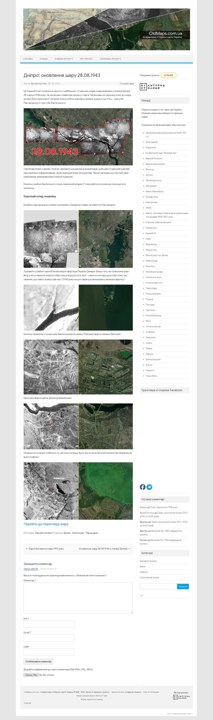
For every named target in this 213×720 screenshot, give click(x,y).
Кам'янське (78, 533)
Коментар (30, 580)
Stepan (143, 507)
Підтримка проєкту (110, 59)
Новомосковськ (153, 277)
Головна (28, 59)
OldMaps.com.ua (31, 692)
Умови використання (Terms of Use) (91, 696)
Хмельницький (153, 359)
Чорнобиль (151, 376)
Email (27, 632)
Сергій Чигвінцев (151, 692)
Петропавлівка (153, 293)
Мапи (142, 566)
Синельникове (153, 326)
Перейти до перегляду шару (46, 524)
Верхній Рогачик (154, 158)
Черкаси (150, 370)
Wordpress (189, 714)
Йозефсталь (152, 197)
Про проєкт (86, 59)
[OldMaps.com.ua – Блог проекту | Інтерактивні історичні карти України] (106, 49)
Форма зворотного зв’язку (92, 699)
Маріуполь (151, 250)
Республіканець (153, 315)
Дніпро (67, 533)
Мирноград (151, 261)
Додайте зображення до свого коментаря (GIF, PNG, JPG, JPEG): (58, 669)
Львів (148, 239)
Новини (144, 572)
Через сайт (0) (31, 569)
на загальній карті (162, 125)
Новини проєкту (64, 59)
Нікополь (150, 266)
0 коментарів (127, 83)
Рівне (148, 321)
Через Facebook (48, 569)
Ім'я (26, 618)
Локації (44, 59)
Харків (149, 348)
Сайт (26, 646)
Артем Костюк (38, 83)
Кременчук (151, 228)
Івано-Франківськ (154, 191)
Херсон (149, 354)
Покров (149, 299)
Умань (149, 343)
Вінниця (150, 169)
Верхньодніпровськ (155, 164)
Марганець (151, 244)
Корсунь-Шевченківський (158, 222)
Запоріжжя (151, 186)
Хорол (149, 365)
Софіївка (150, 332)
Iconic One (170, 714)
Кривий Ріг (151, 233)
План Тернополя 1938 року (163, 507)
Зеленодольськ (153, 180)
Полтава (150, 304)
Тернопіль (151, 337)
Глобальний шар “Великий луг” (161, 153)
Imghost (27, 703)
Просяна (150, 310)
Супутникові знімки (149, 577)
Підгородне (92, 533)
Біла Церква (152, 142)
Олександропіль (154, 282)
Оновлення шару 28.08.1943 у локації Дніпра (104, 548)
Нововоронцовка (154, 271)
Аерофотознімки (43, 533)
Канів (148, 207)
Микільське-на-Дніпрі (157, 255)
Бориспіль (151, 147)
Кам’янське (151, 202)
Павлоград (151, 288)
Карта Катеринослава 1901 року (45, 548)
